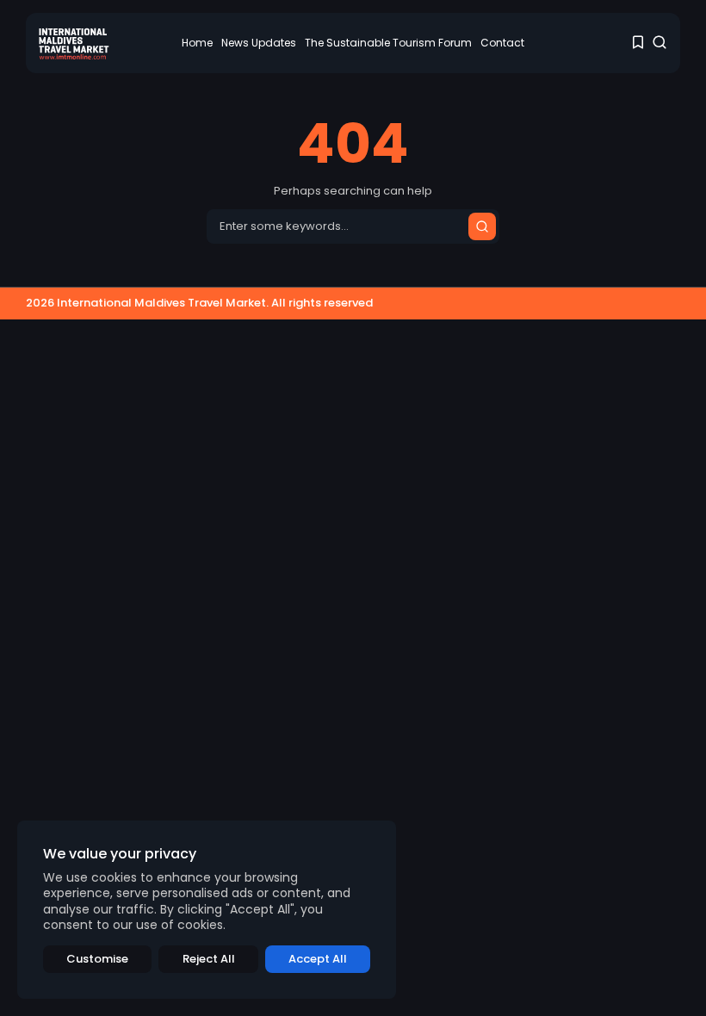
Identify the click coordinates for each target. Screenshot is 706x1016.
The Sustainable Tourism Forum (388, 42)
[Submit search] (482, 226)
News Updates (258, 42)
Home (197, 42)
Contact (502, 42)
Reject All (209, 959)
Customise (97, 959)
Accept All (317, 959)
